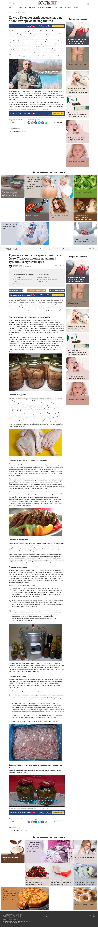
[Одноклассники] (13, 3)
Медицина (40, 7)
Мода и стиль (58, 7)
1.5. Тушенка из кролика (43, 277)
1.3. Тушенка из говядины (18, 284)
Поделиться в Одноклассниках (32, 122)
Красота (48, 7)
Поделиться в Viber (42, 122)
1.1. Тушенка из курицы (18, 277)
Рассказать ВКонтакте (28, 122)
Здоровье (32, 7)
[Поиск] (88, 7)
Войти (88, 3)
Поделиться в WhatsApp (46, 122)
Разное (76, 7)
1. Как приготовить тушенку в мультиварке (23, 274)
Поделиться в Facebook (35, 122)
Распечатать (59, 122)
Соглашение (57, 249)
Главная (10, 7)
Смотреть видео (36, 791)
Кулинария (22, 7)
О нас (41, 249)
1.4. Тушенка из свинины (43, 274)
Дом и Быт (68, 7)
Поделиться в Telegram (39, 122)
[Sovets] (48, 3)
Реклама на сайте (14, 128)
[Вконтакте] (10, 3)
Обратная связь (66, 249)
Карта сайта (48, 249)
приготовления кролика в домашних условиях (42, 721)
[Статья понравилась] (10, 122)
